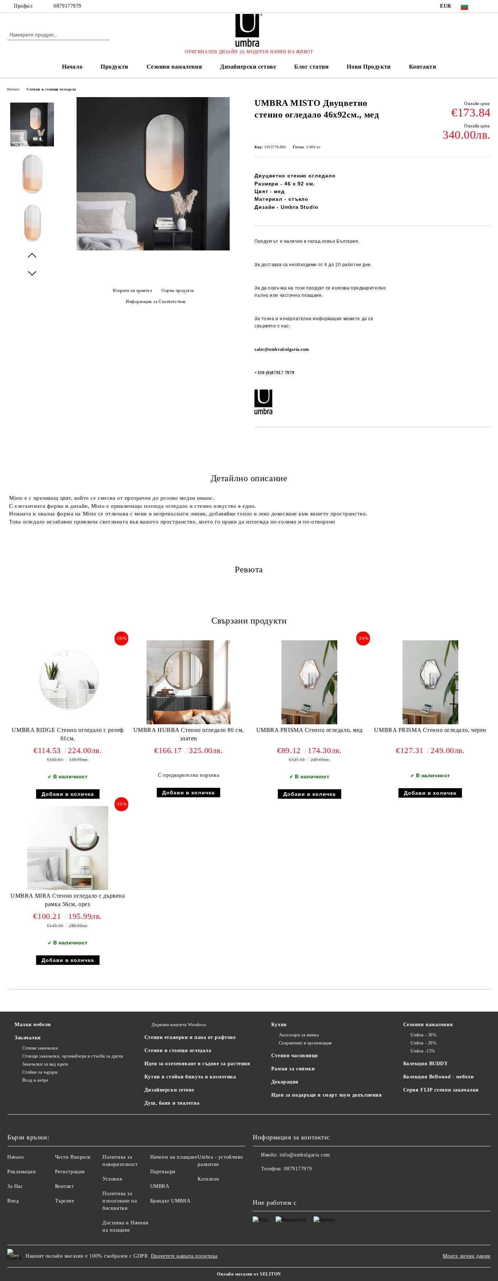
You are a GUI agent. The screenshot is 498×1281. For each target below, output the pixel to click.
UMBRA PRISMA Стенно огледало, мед (309, 730)
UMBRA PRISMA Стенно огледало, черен (430, 730)
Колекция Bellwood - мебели (438, 1076)
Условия (112, 1179)
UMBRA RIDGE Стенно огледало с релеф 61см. (68, 734)
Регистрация (70, 1171)
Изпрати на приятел (132, 290)
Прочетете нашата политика (184, 1256)
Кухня (279, 1024)
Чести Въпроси (73, 1157)
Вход (13, 1201)
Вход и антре (35, 1080)
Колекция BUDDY (425, 1063)
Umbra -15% (423, 1051)
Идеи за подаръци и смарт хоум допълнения (326, 1095)
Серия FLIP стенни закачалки (441, 1090)
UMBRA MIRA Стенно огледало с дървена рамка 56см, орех (68, 900)
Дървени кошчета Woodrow (179, 1024)
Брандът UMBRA (170, 1201)
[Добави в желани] (485, 309)
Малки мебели (33, 1024)
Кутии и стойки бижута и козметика (190, 1076)
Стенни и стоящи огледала (51, 89)
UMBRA (160, 1186)
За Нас (15, 1186)
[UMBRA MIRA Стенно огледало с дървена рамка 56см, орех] (67, 848)
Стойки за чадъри (40, 1072)
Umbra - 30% (423, 1035)
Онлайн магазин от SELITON (249, 1274)
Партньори (163, 1171)
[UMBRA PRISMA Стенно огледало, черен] (430, 682)
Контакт (64, 1186)
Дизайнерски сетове (248, 67)
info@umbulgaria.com (305, 1155)
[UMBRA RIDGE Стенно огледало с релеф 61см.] (68, 682)
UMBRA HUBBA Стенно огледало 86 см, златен (188, 734)
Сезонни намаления (174, 67)
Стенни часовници (294, 1055)
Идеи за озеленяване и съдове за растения (197, 1063)
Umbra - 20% (423, 1043)
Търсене (64, 1201)
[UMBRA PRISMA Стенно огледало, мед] (309, 682)
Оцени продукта (178, 290)
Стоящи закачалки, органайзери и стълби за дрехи (72, 1056)
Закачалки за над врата (45, 1064)
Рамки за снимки (293, 1068)
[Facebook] (487, 6)
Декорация (285, 1082)
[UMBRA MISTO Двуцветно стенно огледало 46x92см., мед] (153, 249)
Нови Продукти (368, 67)
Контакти (422, 67)
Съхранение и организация (305, 1043)
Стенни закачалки (40, 1048)
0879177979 (67, 6)
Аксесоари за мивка (299, 1035)
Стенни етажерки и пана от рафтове (190, 1037)
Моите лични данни (467, 1256)
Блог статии (311, 67)
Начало (72, 67)
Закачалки (28, 1037)
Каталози (208, 1179)
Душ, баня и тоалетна (171, 1103)
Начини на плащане (174, 1157)
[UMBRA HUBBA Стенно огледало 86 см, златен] (188, 682)
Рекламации (21, 1171)
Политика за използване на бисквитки (119, 1201)
